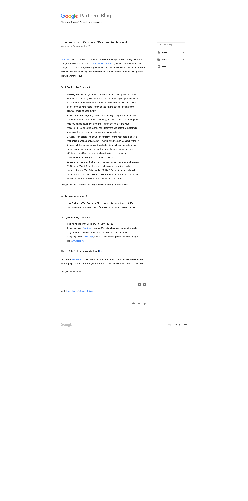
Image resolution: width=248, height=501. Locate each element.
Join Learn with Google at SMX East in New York (94, 42)
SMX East (65, 59)
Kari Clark (87, 228)
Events (69, 291)
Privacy (177, 325)
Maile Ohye (88, 236)
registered (77, 259)
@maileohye (78, 240)
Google (170, 325)
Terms (185, 325)
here (101, 251)
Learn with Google (79, 291)
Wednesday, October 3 (103, 63)
